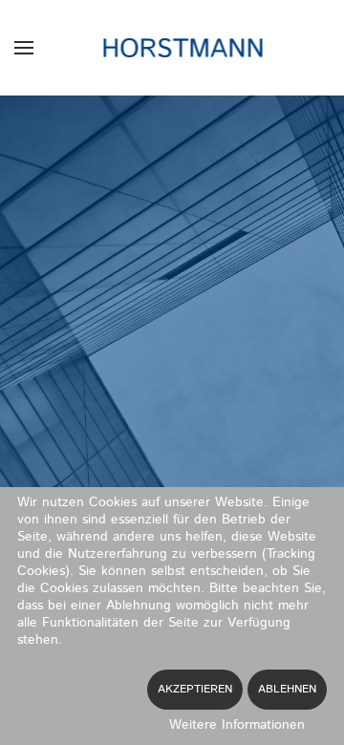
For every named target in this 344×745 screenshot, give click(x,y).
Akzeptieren (195, 689)
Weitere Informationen (237, 724)
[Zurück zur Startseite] (172, 48)
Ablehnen (287, 689)
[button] (23, 48)
